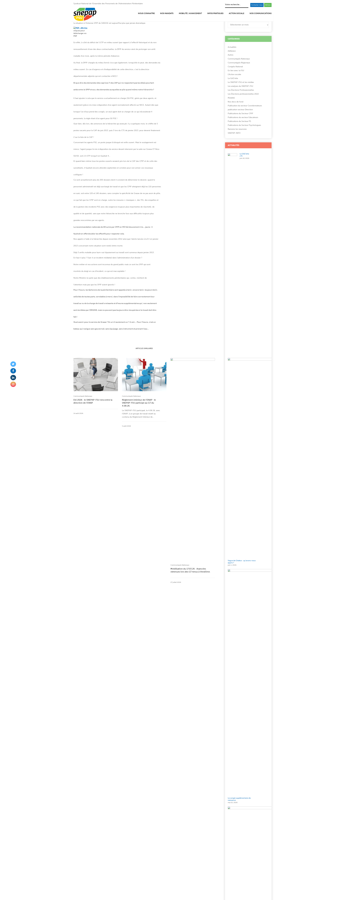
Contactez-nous (257, 5)
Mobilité (231, 98)
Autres (230, 55)
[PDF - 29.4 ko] (80, 28)
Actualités (232, 47)
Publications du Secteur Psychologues (244, 125)
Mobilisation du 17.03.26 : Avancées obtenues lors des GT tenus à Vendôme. (190, 570)
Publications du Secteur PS (239, 121)
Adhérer (268, 5)
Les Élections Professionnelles (241, 90)
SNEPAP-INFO (234, 133)
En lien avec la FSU (236, 70)
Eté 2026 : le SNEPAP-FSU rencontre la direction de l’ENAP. (92, 401)
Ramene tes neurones (237, 129)
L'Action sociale (234, 74)
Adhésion (232, 51)
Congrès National (235, 66)
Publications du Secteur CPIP (240, 113)
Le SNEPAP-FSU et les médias (241, 82)
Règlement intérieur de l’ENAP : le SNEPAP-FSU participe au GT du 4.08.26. (139, 403)
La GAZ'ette (233, 78)
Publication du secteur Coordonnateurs (245, 106)
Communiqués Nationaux (82, 396)
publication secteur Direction (240, 109)
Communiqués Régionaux (239, 63)
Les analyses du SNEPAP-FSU (240, 86)
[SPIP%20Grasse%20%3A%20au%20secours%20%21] (202, 334)
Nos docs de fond (235, 102)
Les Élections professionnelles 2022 (243, 94)
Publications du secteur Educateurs (243, 117)
